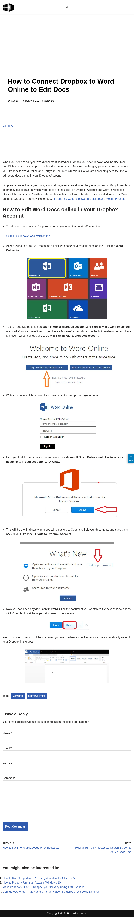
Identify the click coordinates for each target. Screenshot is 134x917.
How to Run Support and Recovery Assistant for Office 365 (39, 878)
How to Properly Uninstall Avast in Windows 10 (32, 882)
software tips (36, 696)
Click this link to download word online (26, 236)
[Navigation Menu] (127, 7)
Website (8, 763)
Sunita (14, 100)
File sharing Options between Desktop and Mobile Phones (89, 198)
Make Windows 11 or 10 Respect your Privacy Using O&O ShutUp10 (45, 887)
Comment (9, 778)
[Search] (67, 7)
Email (7, 748)
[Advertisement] (67, 51)
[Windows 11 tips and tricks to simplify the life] (8, 7)
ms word (18, 696)
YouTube (8, 125)
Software (49, 100)
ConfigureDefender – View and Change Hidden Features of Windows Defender (51, 891)
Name (7, 733)
